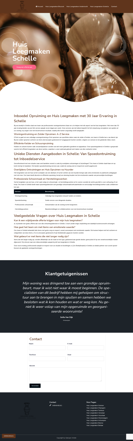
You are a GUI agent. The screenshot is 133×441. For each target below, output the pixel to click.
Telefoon (32, 355)
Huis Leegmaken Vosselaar (95, 415)
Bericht (32, 366)
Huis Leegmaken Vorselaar (95, 413)
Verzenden (35, 386)
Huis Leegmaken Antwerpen (96, 420)
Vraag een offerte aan (24, 67)
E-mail (69, 344)
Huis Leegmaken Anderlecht (77, 6)
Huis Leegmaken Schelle (99, 6)
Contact (114, 6)
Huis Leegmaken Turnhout (95, 410)
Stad (69, 355)
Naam (31, 344)
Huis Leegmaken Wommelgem (97, 418)
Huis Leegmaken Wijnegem (95, 408)
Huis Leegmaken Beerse (94, 423)
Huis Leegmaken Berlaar (94, 425)
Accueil (40, 6)
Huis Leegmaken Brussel (54, 6)
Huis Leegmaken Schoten (95, 405)
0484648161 (9, 436)
